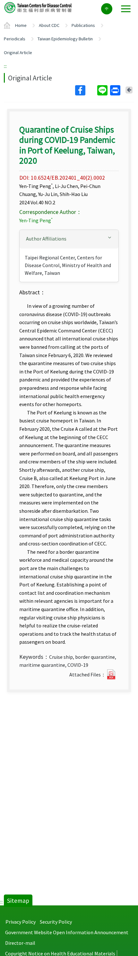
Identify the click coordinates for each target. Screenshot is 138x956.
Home (21, 25)
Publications (83, 25)
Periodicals (14, 39)
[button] (69, 239)
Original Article (18, 52)
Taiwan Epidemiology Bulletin (65, 39)
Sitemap (18, 900)
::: (5, 66)
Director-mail (20, 943)
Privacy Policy (20, 922)
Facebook (85, 90)
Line (103, 90)
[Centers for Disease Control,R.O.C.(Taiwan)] (38, 7)
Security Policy (56, 922)
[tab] (69, 239)
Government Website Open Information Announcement (66, 932)
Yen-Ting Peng (36, 220)
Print (115, 90)
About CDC (49, 25)
